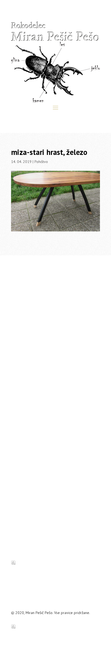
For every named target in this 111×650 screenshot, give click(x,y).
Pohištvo (41, 161)
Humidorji (18, 435)
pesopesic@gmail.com (50, 364)
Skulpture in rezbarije (28, 460)
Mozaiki (17, 419)
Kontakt (61, 370)
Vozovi (16, 427)
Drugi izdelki (21, 469)
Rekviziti (17, 452)
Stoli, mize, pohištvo (27, 402)
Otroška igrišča (23, 444)
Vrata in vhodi (22, 411)
